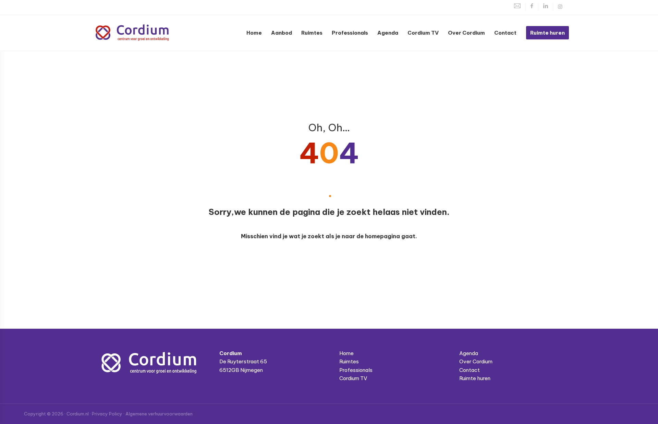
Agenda (468, 353)
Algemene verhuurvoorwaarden (159, 413)
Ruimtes (349, 361)
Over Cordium (475, 361)
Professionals (356, 370)
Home (346, 353)
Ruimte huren (474, 378)
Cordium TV (353, 378)
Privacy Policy (107, 413)
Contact (469, 370)
